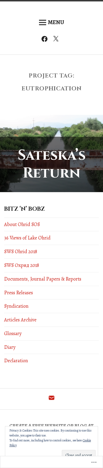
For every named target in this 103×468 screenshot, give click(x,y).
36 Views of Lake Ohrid (27, 238)
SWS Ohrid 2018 (20, 251)
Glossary (13, 333)
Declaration (16, 360)
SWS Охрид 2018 (21, 265)
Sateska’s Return (52, 164)
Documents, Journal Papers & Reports (42, 279)
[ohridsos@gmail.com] (51, 399)
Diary (10, 347)
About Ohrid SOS (22, 224)
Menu (56, 22)
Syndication (16, 306)
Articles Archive (20, 319)
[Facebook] (46, 40)
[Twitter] (57, 40)
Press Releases (18, 292)
